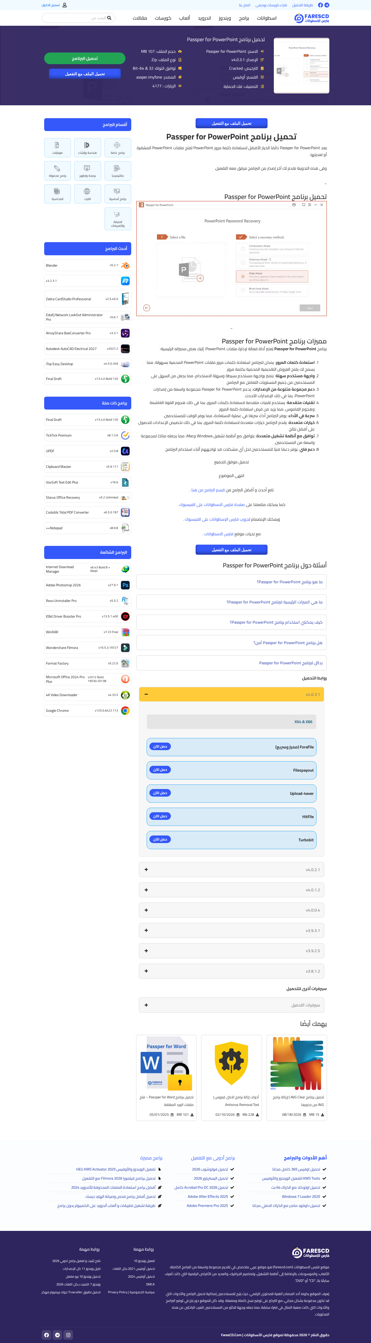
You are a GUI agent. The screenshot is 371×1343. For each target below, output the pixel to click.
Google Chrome (57, 710)
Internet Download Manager (60, 569)
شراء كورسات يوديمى (271, 5)
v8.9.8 (114, 528)
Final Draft (54, 378)
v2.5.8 (114, 451)
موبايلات (57, 153)
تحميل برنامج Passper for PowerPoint (226, 39)
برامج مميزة (151, 1158)
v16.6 (114, 482)
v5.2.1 (114, 265)
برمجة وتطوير (88, 176)
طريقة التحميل (302, 5)
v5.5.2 (114, 600)
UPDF (50, 451)
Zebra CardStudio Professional (68, 299)
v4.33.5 (113, 695)
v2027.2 (112, 348)
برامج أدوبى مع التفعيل (213, 1158)
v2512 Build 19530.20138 (97, 678)
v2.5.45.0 (111, 299)
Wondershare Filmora (62, 647)
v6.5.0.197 (111, 512)
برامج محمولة (57, 176)
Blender (52, 265)
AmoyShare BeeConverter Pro (68, 333)
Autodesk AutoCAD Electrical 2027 (71, 348)
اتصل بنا (244, 5)
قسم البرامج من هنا (208, 490)
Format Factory (57, 663)
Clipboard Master (58, 466)
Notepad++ (54, 528)
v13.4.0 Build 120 (106, 379)
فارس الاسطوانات (218, 534)
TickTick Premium (59, 435)
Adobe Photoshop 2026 (63, 585)
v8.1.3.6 (112, 435)
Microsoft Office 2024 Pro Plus (65, 679)
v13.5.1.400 (110, 616)
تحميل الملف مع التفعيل (85, 74)
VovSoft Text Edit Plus (62, 482)
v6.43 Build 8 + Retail (100, 569)
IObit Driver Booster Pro (63, 616)
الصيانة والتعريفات (118, 223)
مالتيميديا (118, 176)
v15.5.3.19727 (108, 647)
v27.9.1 (113, 585)
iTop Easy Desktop (59, 364)
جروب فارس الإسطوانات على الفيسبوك (217, 519)
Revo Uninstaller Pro (61, 600)
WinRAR (52, 632)
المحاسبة (57, 199)
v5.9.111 (112, 466)
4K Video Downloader (61, 695)
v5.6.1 (114, 317)
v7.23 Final (111, 632)
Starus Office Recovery (63, 497)
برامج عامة (118, 153)
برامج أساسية (117, 199)
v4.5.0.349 (111, 363)
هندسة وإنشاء (87, 153)
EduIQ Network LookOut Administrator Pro (74, 317)
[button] (267, 18)
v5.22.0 (113, 663)
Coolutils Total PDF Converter (67, 512)
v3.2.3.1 (51, 281)
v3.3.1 (114, 333)
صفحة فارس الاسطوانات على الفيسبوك (212, 504)
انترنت (87, 199)
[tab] (231, 694)
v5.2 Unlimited (108, 497)
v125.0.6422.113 (106, 710)
